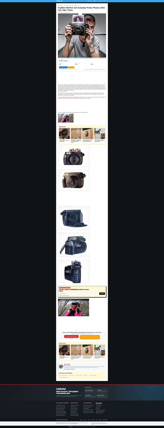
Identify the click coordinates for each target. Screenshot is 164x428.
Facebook (81, 419)
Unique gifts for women (74, 408)
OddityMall (61, 389)
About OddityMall (86, 408)
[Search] (107, 1)
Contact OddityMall (98, 405)
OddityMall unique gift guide (75, 405)
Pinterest (89, 419)
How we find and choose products (88, 409)
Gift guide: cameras (71, 375)
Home (59, 5)
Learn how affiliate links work (74, 423)
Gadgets (61, 5)
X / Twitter (85, 419)
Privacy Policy (98, 408)
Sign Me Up (102, 293)
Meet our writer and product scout (88, 411)
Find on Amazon (71, 67)
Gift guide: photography (93, 375)
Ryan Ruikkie (61, 12)
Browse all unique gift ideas (63, 377)
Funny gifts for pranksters (74, 415)
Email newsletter (105, 419)
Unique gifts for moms (74, 411)
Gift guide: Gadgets (79, 375)
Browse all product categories (60, 415)
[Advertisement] (82, 78)
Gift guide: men (85, 375)
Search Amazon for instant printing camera (89, 337)
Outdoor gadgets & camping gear (61, 411)
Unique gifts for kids (74, 412)
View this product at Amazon (71, 336)
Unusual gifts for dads (74, 409)
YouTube (96, 419)
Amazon (59, 91)
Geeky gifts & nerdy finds (60, 409)
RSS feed (100, 419)
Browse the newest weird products (88, 405)
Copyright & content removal (100, 411)
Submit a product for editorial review (88, 412)
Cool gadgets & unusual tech (60, 405)
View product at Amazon (63, 67)
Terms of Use (98, 407)
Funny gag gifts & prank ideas (60, 408)
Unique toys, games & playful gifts (61, 412)
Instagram (92, 419)
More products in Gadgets (63, 375)
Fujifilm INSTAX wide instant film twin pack (65, 98)
